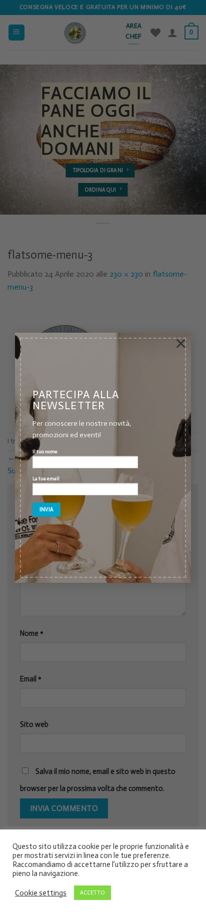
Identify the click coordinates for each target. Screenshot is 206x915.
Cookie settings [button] (40, 892)
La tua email (46, 479)
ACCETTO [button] (92, 892)
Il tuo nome (45, 452)
